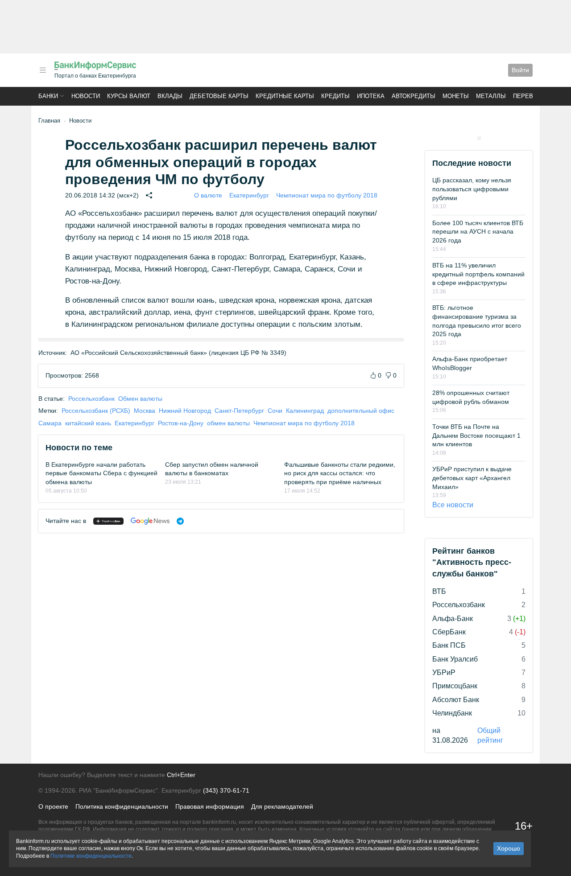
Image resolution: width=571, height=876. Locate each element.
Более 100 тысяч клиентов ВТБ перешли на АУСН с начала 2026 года (477, 231)
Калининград (305, 410)
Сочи (275, 410)
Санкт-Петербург (239, 410)
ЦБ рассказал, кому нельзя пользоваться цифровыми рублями (471, 189)
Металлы (491, 96)
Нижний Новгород (185, 410)
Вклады (169, 96)
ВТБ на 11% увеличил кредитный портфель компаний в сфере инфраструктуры (478, 274)
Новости (85, 96)
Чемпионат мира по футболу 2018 (326, 195)
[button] (42, 70)
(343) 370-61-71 (226, 790)
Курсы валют (128, 96)
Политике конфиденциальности (91, 856)
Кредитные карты (285, 96)
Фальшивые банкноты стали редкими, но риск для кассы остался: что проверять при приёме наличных (339, 473)
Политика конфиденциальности (121, 806)
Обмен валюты (140, 398)
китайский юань (88, 423)
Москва (144, 410)
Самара (50, 423)
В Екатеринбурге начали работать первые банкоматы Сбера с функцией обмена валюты (101, 473)
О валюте (208, 195)
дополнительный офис (360, 410)
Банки (48, 96)
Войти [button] (520, 70)
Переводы (530, 96)
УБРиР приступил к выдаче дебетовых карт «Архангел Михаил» (472, 477)
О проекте (53, 806)
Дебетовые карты (219, 96)
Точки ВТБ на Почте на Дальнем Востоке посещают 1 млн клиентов (476, 435)
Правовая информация (209, 806)
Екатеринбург (249, 195)
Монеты (456, 96)
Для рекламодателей (282, 806)
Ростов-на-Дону (180, 423)
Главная (49, 120)
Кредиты (335, 96)
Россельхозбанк (91, 398)
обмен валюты (228, 423)
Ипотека (371, 96)
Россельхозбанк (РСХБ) (96, 410)
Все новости (452, 505)
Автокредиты (413, 96)
